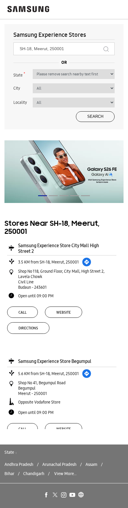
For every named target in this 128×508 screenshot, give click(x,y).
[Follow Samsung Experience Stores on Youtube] (73, 495)
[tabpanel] (64, 171)
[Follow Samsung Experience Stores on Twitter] (55, 495)
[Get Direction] (86, 262)
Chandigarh (33, 473)
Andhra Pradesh (18, 464)
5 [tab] (85, 195)
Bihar (9, 473)
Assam (91, 464)
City (16, 88)
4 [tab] (74, 195)
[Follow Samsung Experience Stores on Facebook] (47, 495)
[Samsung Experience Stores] (28, 9)
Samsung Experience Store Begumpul (54, 361)
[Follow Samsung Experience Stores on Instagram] (64, 495)
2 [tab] (53, 195)
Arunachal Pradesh (59, 464)
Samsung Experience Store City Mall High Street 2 (58, 248)
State (19, 74)
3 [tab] (64, 195)
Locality (20, 102)
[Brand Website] (81, 495)
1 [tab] (42, 195)
